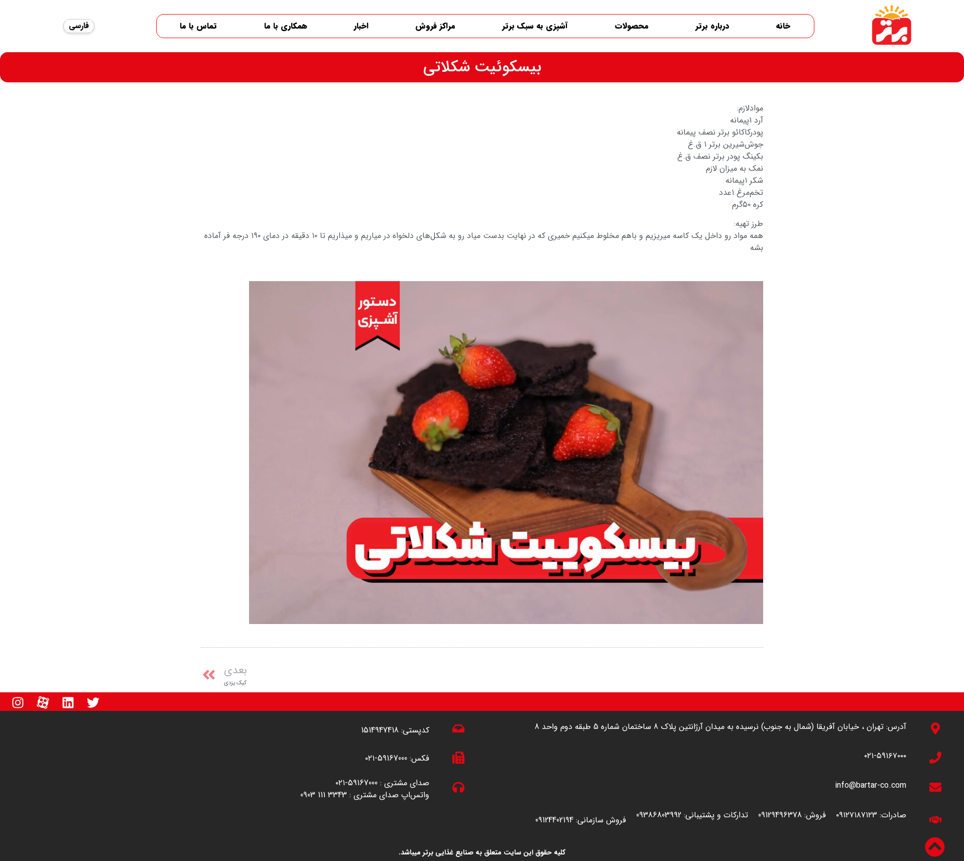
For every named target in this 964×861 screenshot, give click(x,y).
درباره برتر (712, 26)
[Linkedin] (67, 702)
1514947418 (380, 730)
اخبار (361, 26)
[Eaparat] (42, 702)
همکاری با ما (285, 26)
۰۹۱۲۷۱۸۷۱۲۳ (856, 815)
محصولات (632, 26)
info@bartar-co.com (870, 785)
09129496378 (780, 815)
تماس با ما (198, 26)
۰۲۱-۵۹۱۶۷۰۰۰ (885, 756)
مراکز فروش (435, 26)
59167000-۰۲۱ (386, 758)
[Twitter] (92, 702)
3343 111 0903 (323, 795)
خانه (783, 26)
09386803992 (658, 815)
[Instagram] (17, 702)
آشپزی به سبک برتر (535, 26)
